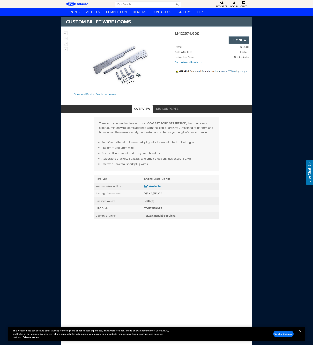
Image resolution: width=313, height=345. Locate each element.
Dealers (139, 12)
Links (201, 12)
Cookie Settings (283, 334)
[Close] (299, 333)
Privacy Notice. (31, 337)
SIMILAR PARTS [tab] (167, 109)
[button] (309, 172)
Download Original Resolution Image (95, 94)
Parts (75, 12)
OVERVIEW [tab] (142, 109)
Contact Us (161, 12)
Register (222, 4)
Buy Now (239, 40)
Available (155, 186)
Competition (116, 12)
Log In (234, 4)
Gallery (184, 12)
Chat (243, 4)
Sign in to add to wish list (189, 62)
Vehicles (93, 12)
